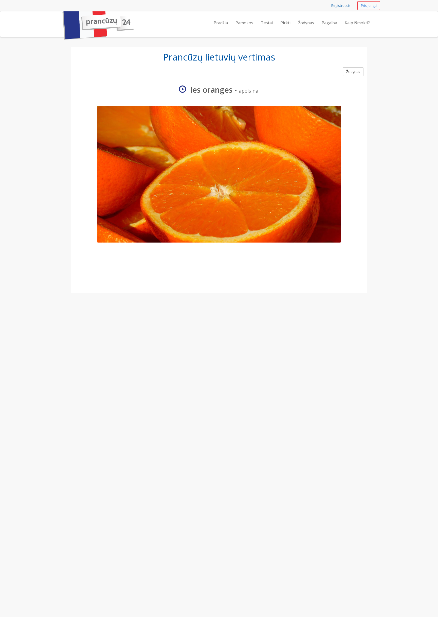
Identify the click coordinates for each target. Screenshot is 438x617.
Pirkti (285, 23)
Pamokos (244, 23)
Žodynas (306, 23)
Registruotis (341, 5)
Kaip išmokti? (357, 23)
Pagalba (329, 23)
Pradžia (221, 23)
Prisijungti (369, 5)
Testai (267, 23)
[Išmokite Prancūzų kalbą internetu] (60, 17)
